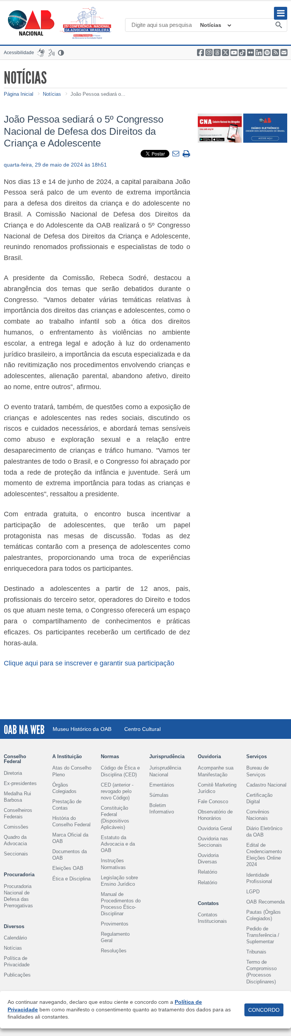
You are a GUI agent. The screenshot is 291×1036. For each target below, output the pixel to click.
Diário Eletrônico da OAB (264, 832)
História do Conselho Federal (71, 821)
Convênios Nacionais (257, 815)
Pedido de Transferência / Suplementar (262, 935)
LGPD (253, 891)
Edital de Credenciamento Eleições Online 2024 (264, 854)
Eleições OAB (67, 868)
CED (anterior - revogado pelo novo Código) (117, 791)
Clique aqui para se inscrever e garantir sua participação (89, 663)
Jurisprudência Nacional (165, 771)
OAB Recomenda (265, 902)
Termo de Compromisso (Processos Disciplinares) (261, 971)
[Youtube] (233, 52)
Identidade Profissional (259, 878)
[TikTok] (242, 52)
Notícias (210, 25)
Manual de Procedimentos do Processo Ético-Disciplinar (121, 903)
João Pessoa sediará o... (97, 94)
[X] (225, 52)
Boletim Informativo (161, 808)
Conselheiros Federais (18, 813)
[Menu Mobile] (280, 13)
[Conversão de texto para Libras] (41, 52)
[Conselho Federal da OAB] (31, 23)
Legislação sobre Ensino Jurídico (119, 881)
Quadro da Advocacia (15, 840)
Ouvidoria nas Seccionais (213, 842)
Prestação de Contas (66, 805)
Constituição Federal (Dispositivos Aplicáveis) (115, 817)
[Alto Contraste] (61, 52)
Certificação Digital (259, 798)
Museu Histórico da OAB (82, 729)
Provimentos (114, 924)
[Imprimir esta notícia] (186, 154)
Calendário (15, 938)
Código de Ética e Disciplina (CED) (120, 771)
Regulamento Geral (115, 937)
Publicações (17, 975)
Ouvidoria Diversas (208, 858)
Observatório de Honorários (215, 815)
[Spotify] (267, 52)
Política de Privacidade (17, 961)
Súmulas (159, 795)
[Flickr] (250, 52)
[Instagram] (208, 52)
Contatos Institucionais (212, 918)
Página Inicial (18, 94)
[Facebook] (200, 52)
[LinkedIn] (258, 52)
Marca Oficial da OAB (70, 838)
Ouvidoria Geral (215, 828)
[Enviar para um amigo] (176, 154)
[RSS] (275, 52)
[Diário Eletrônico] (265, 134)
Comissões (16, 827)
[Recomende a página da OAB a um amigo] (283, 52)
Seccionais (16, 854)
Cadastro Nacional (266, 785)
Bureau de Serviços (257, 771)
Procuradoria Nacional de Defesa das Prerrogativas (18, 895)
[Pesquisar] (278, 25)
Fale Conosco (213, 801)
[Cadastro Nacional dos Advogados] (220, 134)
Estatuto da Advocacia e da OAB (118, 844)
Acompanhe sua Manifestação (215, 771)
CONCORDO (264, 1010)
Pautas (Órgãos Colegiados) (263, 915)
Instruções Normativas (113, 864)
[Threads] (217, 52)
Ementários (161, 785)
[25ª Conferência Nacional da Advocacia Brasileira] (87, 23)
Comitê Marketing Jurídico (217, 788)
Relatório (207, 872)
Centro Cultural (142, 729)
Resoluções (114, 950)
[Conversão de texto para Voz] (51, 52)
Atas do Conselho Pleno (71, 771)
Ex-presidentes (20, 783)
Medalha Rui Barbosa (17, 797)
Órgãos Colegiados (64, 788)
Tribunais (256, 952)
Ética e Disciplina (71, 879)
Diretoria (13, 773)
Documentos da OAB (69, 855)
